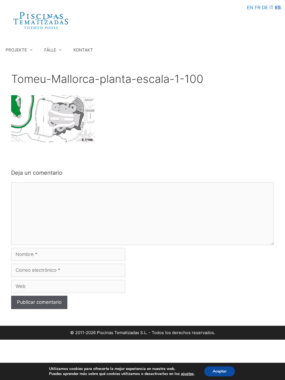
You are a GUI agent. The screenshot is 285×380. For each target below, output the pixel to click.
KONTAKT (83, 50)
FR (258, 7)
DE (265, 7)
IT (271, 7)
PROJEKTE (16, 50)
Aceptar (220, 371)
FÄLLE (50, 50)
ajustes (187, 373)
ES (278, 7)
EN (250, 7)
